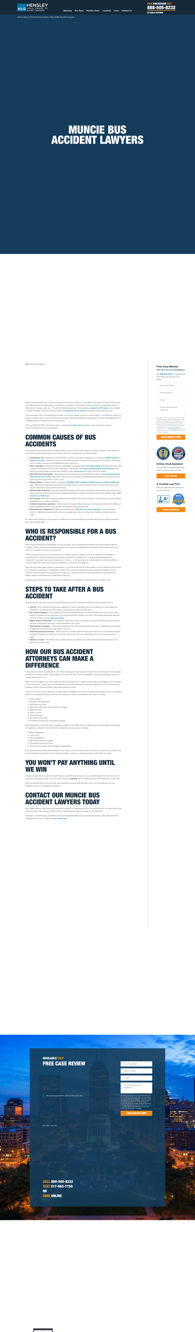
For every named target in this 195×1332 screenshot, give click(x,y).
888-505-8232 (161, 8)
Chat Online (171, 476)
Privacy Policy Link (173, 429)
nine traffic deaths (93, 466)
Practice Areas (93, 10)
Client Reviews (171, 509)
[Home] (32, 7)
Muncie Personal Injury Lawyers (36, 17)
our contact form (75, 425)
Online (52, 1196)
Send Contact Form (171, 437)
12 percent (78, 471)
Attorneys (67, 10)
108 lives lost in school (75, 410)
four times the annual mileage (88, 509)
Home (19, 17)
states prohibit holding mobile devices (98, 468)
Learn (116, 10)
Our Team (79, 10)
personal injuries (57, 618)
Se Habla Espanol (155, 13)
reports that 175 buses (99, 408)
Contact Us (127, 10)
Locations (106, 10)
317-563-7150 (58, 1187)
